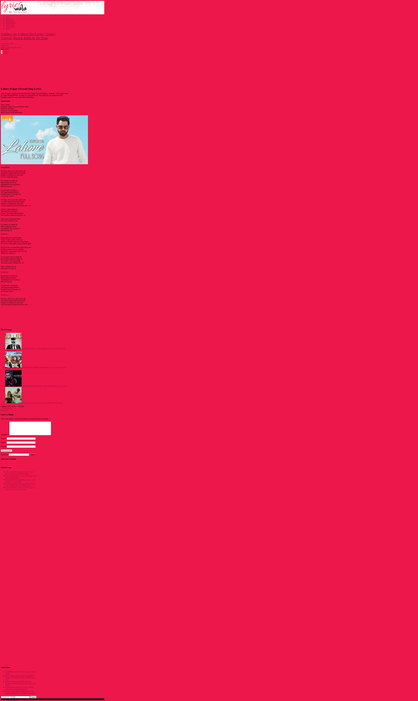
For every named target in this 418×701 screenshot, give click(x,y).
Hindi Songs (9, 21)
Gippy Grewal (6, 47)
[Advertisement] (34, 70)
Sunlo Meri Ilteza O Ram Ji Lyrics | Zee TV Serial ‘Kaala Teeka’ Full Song (20, 488)
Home (7, 17)
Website (3, 446)
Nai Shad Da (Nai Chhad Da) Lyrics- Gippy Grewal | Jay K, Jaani (44, 386)
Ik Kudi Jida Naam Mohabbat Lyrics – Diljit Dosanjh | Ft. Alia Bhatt (20, 481)
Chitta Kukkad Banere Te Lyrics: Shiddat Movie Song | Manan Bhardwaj (19, 688)
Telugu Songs (10, 27)
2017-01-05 (5, 45)
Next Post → (5, 410)
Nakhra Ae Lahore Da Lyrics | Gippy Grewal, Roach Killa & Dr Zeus (28, 36)
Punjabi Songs (10, 23)
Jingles (7, 29)
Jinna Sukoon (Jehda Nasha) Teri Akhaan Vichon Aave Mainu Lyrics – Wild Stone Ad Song (20, 677)
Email (3, 442)
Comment (5, 435)
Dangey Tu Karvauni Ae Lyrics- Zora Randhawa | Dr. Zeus (42, 403)
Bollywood (9, 19)
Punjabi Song (16, 47)
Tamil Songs (9, 25)
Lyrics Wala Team (7, 43)
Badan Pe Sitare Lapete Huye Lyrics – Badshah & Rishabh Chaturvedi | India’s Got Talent (20, 683)
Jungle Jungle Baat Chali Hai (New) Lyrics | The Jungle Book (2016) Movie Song (20, 484)
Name (3, 438)
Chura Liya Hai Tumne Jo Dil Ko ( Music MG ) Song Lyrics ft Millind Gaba (19, 473)
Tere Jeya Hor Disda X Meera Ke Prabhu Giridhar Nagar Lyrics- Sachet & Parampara (20, 692)
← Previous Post (6, 408)
